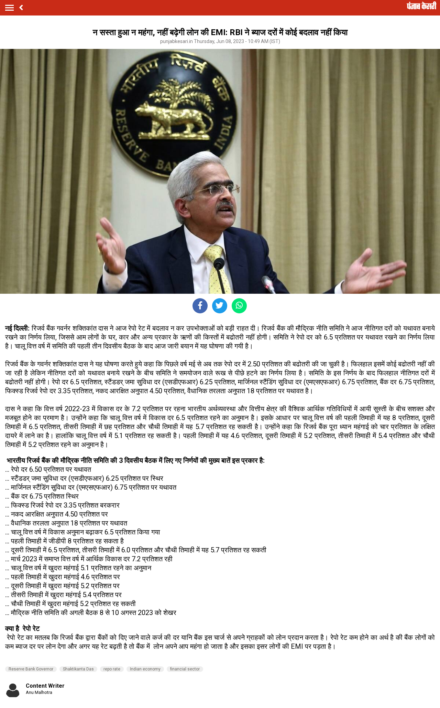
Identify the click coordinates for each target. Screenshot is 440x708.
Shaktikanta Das (78, 669)
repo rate (111, 669)
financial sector (185, 669)
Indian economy (145, 669)
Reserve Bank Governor (31, 669)
